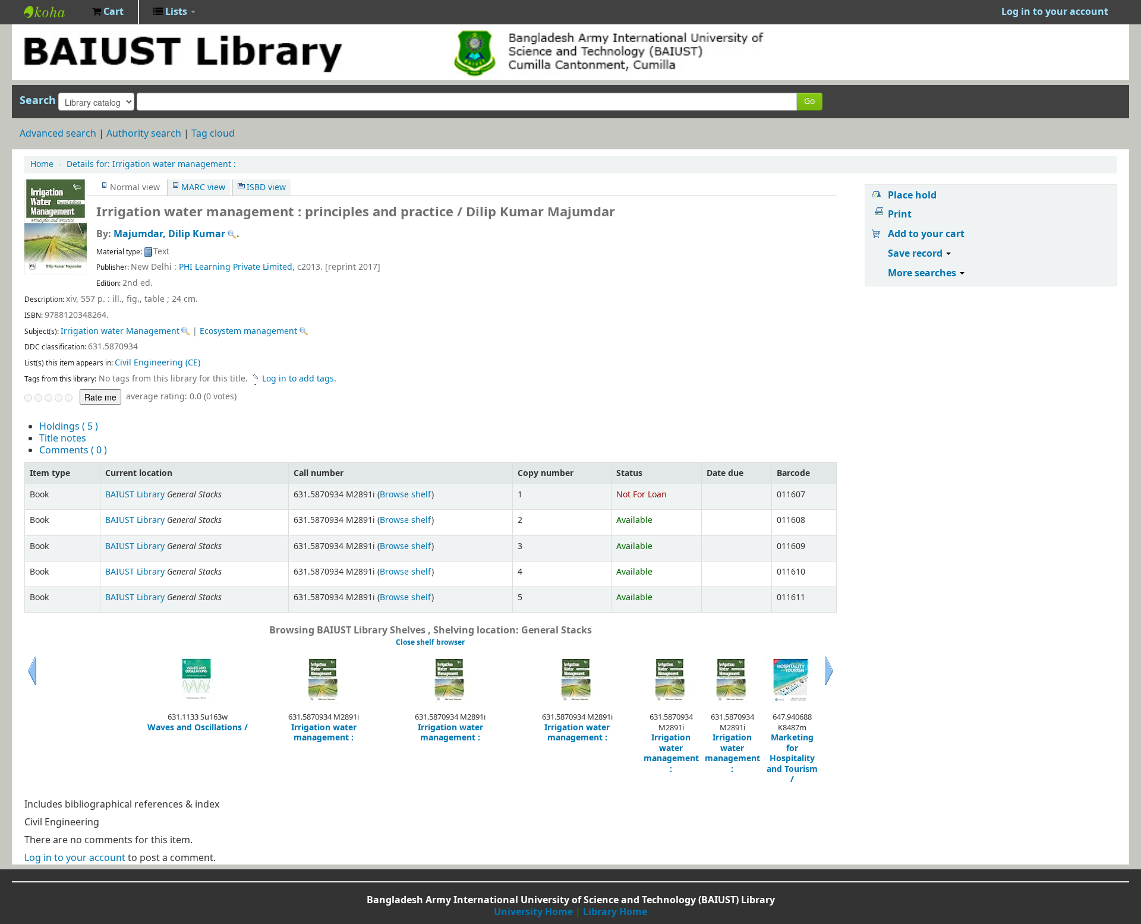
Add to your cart (926, 234)
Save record (916, 254)
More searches (923, 273)
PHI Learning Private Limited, (237, 267)
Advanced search (58, 134)
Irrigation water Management (120, 331)
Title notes (62, 438)
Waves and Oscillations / (197, 728)
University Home (533, 912)
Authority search (143, 134)
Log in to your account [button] (1054, 12)
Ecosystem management (248, 331)
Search (38, 100)
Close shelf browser (430, 642)
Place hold (912, 195)
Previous (32, 685)
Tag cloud (213, 134)
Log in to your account (74, 858)
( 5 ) (68, 427)
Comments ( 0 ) (73, 450)
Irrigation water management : (151, 164)
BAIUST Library (53, 12)
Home (41, 164)
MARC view (203, 187)
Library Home (615, 912)
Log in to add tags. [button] (299, 379)
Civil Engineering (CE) (157, 363)
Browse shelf (405, 494)
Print (900, 214)
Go (809, 101)
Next (829, 685)
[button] (108, 12)
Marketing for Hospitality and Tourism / (792, 759)
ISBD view (266, 187)
